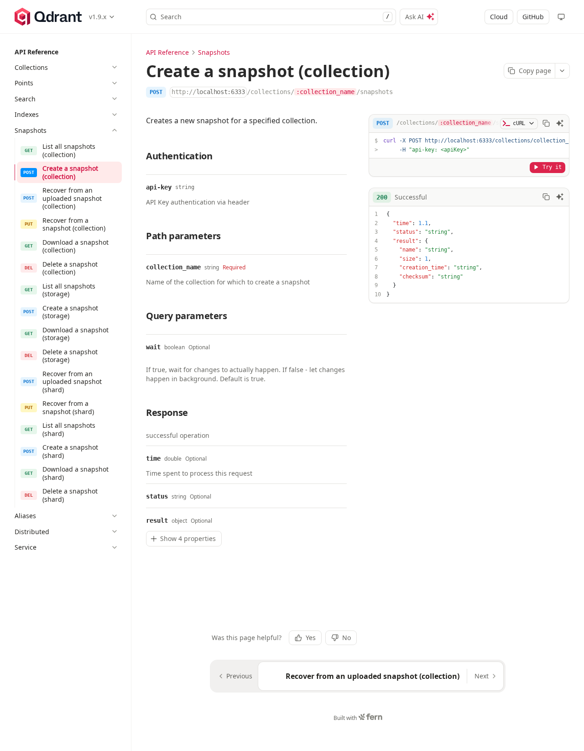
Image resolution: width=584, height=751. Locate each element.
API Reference (167, 52)
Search (275, 16)
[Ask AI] (559, 123)
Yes (311, 637)
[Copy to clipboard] (546, 123)
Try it (552, 166)
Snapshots (214, 52)
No (346, 637)
